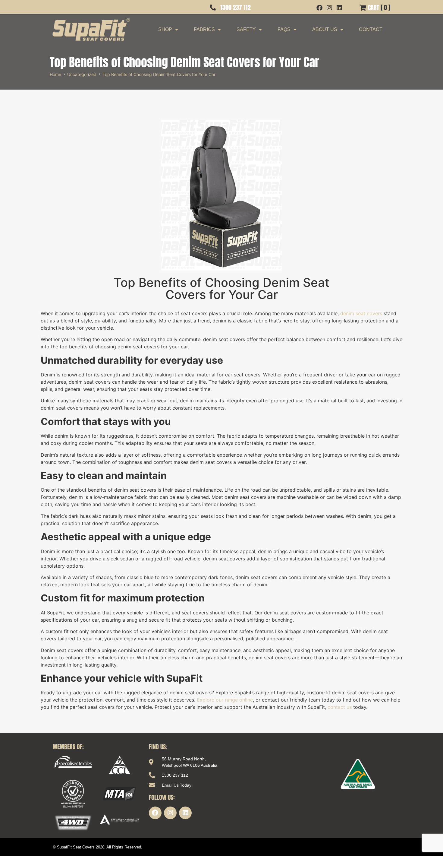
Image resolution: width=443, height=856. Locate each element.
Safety (246, 29)
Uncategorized (81, 74)
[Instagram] (170, 813)
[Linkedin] (185, 813)
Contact (370, 29)
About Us (324, 29)
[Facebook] (155, 813)
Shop (165, 29)
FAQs (284, 29)
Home (55, 74)
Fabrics (204, 29)
